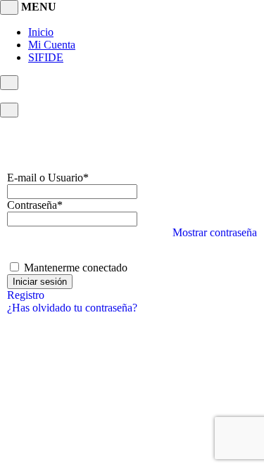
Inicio (41, 32)
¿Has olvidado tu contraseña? (72, 308)
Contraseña (35, 205)
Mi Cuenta (51, 45)
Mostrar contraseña (214, 232)
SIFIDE (45, 57)
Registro (25, 295)
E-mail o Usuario (48, 178)
